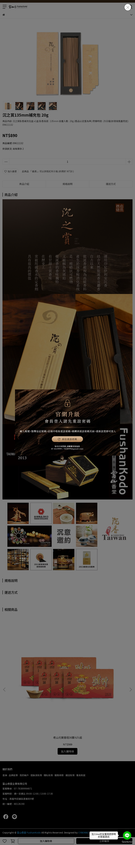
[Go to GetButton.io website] (127, 842)
